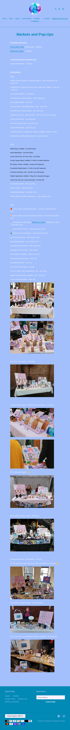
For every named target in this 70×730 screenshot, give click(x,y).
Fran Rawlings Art (47, 721)
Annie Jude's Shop (17, 47)
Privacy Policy (10, 699)
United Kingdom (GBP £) (15, 716)
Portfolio (16, 696)
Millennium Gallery (17, 51)
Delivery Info (22, 699)
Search (7, 696)
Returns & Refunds (12, 702)
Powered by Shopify (59, 721)
